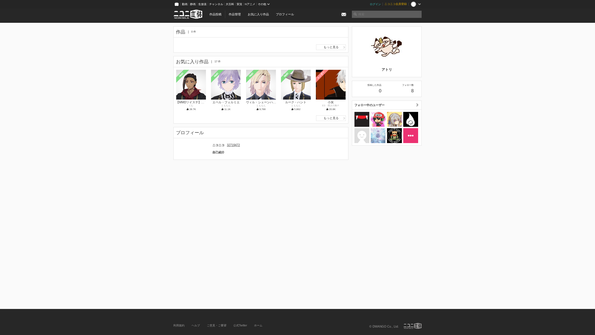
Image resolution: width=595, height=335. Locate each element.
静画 (193, 4)
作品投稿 (215, 14)
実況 (239, 4)
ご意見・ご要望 (216, 325)
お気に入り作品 (258, 14)
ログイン (375, 4)
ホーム (258, 325)
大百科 (230, 4)
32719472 (233, 145)
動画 (185, 4)
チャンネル (216, 4)
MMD (181, 74)
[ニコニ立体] (412, 326)
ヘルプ (196, 325)
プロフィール (285, 14)
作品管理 (235, 14)
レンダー (321, 74)
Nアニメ (250, 4)
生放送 (202, 4)
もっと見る (331, 47)
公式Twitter (240, 325)
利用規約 (179, 325)
